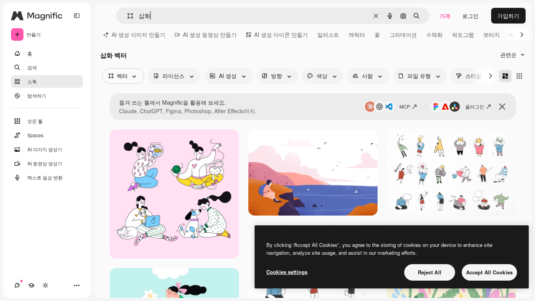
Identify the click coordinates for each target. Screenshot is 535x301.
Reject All (429, 272)
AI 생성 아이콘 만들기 (281, 34)
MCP (404, 106)
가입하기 (508, 16)
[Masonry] (505, 76)
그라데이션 (403, 34)
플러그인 (474, 106)
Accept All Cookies (489, 272)
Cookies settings (286, 272)
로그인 (470, 16)
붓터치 (491, 34)
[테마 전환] (45, 285)
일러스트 (328, 34)
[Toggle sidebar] (76, 15)
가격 (444, 16)
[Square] (519, 76)
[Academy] (31, 285)
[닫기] (502, 106)
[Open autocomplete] (127, 16)
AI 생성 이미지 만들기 (138, 34)
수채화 (434, 34)
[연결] (17, 285)
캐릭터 (357, 34)
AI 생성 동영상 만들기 (210, 34)
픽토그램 (463, 34)
